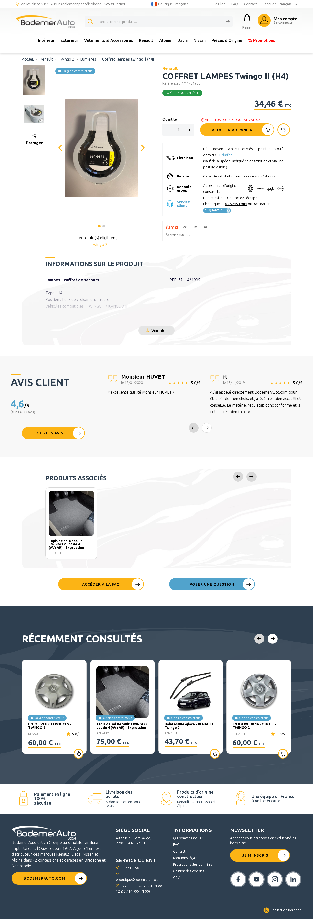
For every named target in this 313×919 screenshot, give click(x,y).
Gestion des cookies (188, 871)
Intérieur (46, 40)
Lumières (88, 59)
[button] (101, 147)
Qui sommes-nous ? (188, 838)
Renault (146, 40)
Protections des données (192, 864)
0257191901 (236, 204)
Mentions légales (186, 858)
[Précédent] (60, 148)
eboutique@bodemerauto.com (139, 880)
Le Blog (219, 4)
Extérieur (69, 40)
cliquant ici (214, 210)
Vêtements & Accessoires (108, 40)
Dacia (182, 40)
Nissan (199, 40)
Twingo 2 (66, 59)
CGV (176, 878)
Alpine (165, 40)
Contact (250, 4)
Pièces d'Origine (227, 40)
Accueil (28, 59)
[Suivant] (143, 148)
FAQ (234, 4)
